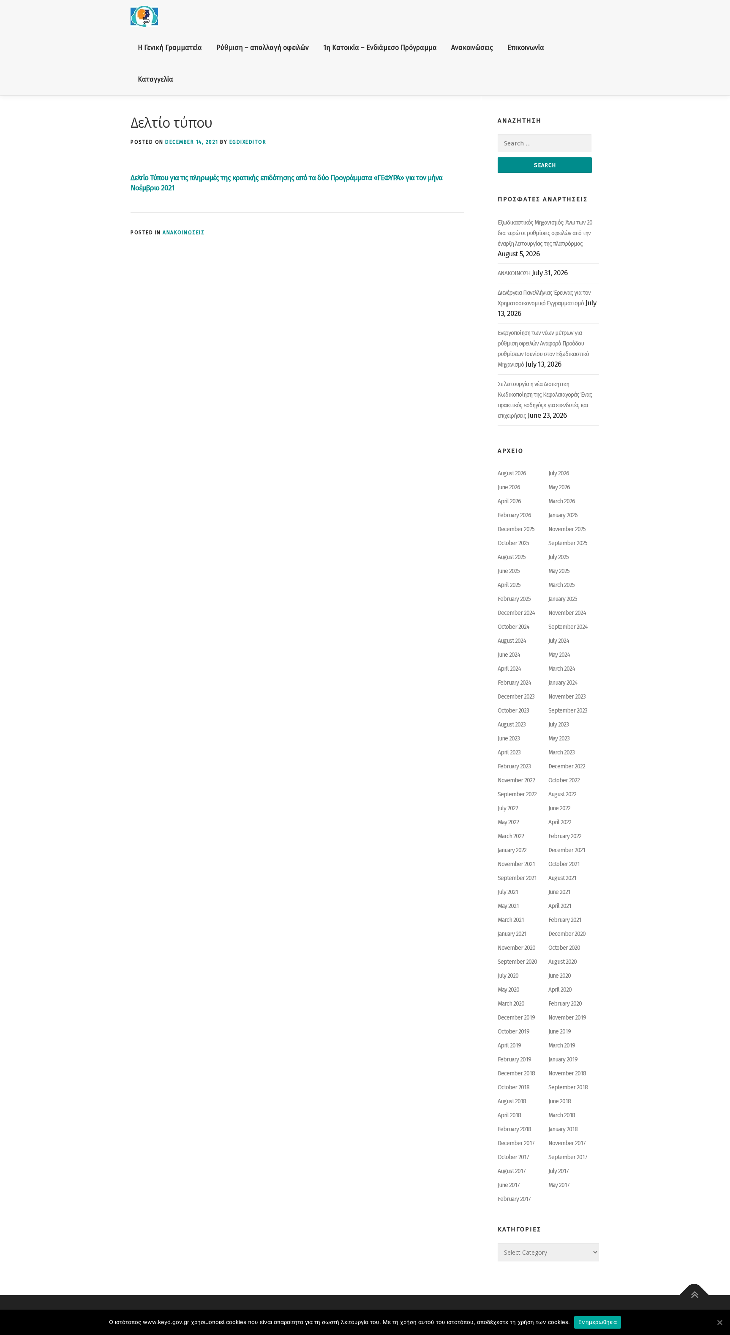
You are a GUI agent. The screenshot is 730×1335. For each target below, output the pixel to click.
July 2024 (558, 640)
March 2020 (511, 1003)
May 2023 (558, 738)
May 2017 (558, 1185)
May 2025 (558, 571)
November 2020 (516, 947)
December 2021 (566, 850)
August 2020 (562, 961)
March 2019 (561, 1045)
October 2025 (513, 543)
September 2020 (517, 961)
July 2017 (558, 1171)
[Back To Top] (694, 1295)
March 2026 (561, 501)
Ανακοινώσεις (472, 48)
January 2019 (562, 1059)
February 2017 (514, 1199)
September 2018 (568, 1087)
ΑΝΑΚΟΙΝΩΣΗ (514, 273)
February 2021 (564, 920)
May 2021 (508, 906)
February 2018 (514, 1129)
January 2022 (512, 850)
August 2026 (512, 473)
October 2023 (513, 710)
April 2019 (509, 1045)
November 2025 (567, 529)
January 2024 (562, 682)
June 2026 (509, 487)
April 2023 (509, 752)
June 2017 (509, 1185)
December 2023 (516, 696)
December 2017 (516, 1143)
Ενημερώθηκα (597, 1322)
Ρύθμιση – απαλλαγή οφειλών (262, 48)
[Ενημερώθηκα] (719, 1322)
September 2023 (567, 710)
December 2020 (567, 934)
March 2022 (511, 836)
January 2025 (562, 599)
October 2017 (513, 1157)
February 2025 (514, 599)
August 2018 (512, 1101)
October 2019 (513, 1031)
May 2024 (559, 654)
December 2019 (516, 1017)
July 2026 (558, 473)
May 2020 (508, 989)
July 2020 (508, 975)
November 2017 (567, 1143)
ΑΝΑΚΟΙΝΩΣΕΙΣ (183, 233)
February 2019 (514, 1059)
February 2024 (514, 682)
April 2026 (509, 501)
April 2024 (509, 668)
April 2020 (560, 989)
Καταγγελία (155, 79)
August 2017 (512, 1171)
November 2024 (567, 613)
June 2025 (509, 571)
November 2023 (567, 696)
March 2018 (561, 1115)
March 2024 (561, 668)
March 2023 (561, 752)
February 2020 (565, 1003)
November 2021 (516, 864)
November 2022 (516, 780)
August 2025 (512, 557)
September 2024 (568, 626)
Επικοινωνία (525, 48)
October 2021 (564, 864)
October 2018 (513, 1087)
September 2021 (517, 878)
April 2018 (509, 1115)
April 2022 (559, 822)
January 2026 (562, 515)
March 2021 (511, 920)
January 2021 (512, 934)
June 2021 (559, 892)
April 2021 (559, 906)
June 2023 (509, 738)
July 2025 (558, 557)
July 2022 (508, 808)
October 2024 (513, 626)
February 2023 (514, 766)
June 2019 (559, 1031)
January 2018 (562, 1129)
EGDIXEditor (248, 142)
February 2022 (564, 836)
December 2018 (516, 1073)
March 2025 (561, 585)
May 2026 (559, 487)
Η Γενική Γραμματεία (170, 48)
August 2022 (562, 794)
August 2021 (562, 878)
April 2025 (509, 585)
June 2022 (559, 808)
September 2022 (517, 794)
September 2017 (567, 1157)
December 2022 (566, 766)
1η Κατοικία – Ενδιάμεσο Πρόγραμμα (380, 48)
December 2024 (516, 613)
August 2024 (512, 640)
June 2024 (509, 654)
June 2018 (559, 1101)
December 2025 (516, 529)
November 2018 (567, 1073)
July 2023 (558, 724)
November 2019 (567, 1017)
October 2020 (564, 947)
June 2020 (559, 975)
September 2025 (567, 543)
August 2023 (512, 724)
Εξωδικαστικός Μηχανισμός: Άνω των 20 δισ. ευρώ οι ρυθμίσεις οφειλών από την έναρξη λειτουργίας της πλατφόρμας (545, 233)
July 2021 (508, 892)
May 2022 (508, 822)
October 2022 (564, 780)
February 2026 (514, 515)
